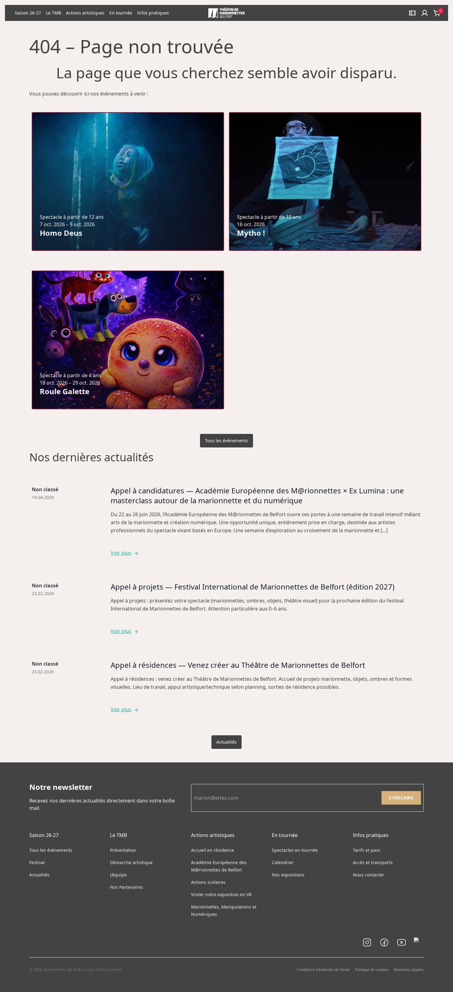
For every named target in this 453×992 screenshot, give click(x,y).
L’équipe (118, 875)
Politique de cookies (372, 969)
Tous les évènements (226, 440)
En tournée (120, 13)
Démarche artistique (131, 862)
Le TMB (53, 13)
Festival (37, 862)
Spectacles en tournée (295, 850)
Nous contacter (368, 875)
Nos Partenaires (126, 887)
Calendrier (283, 862)
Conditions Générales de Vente (323, 969)
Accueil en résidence (212, 850)
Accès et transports (373, 862)
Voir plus (121, 552)
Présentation (123, 850)
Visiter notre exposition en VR (221, 894)
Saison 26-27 (28, 13)
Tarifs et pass (366, 850)
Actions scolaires (208, 882)
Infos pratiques (153, 13)
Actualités (226, 742)
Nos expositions (288, 875)
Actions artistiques (85, 13)
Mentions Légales (409, 969)
